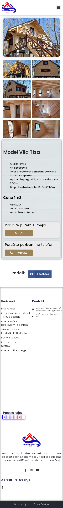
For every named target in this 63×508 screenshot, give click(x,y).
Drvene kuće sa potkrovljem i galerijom (14, 323)
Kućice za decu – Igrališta (11, 344)
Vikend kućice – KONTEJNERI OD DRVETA (14, 331)
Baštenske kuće (10, 337)
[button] (58, 7)
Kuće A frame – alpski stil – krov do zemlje (15, 315)
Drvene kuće (8, 308)
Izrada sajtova (22, 504)
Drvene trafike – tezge (13, 350)
